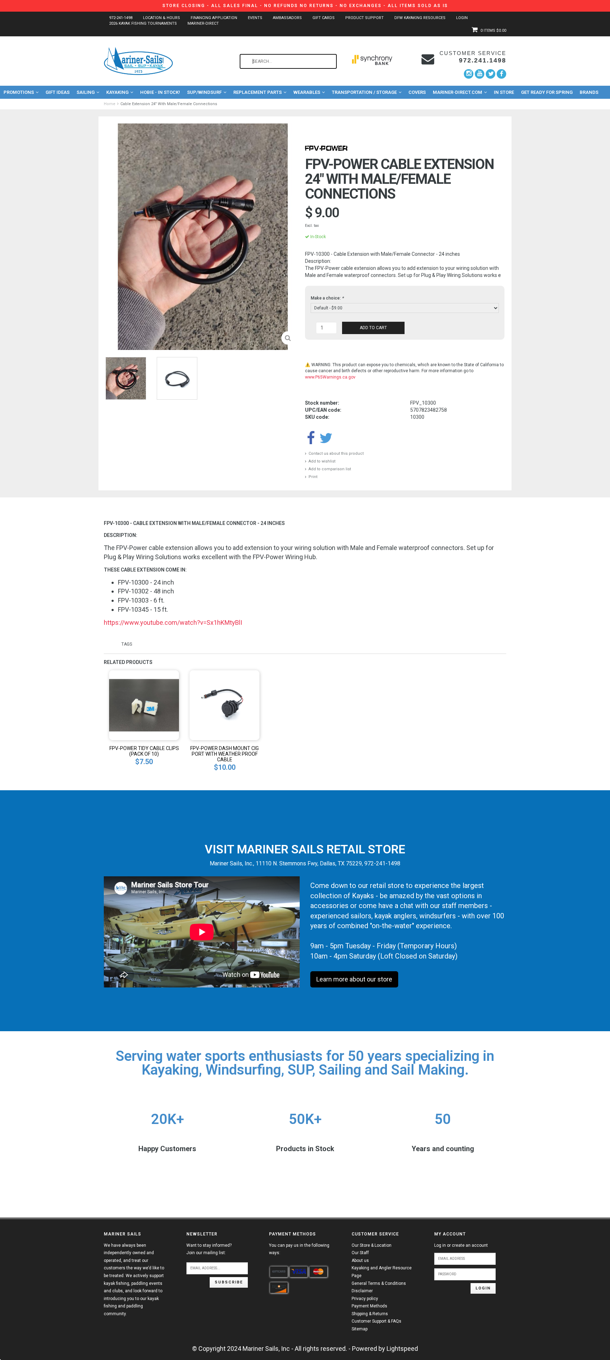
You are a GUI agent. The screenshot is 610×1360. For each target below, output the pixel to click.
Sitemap (359, 1328)
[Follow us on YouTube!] (479, 74)
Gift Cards (323, 18)
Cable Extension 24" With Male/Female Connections (168, 104)
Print (313, 477)
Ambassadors (287, 18)
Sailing (86, 92)
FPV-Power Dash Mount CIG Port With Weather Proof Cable (224, 753)
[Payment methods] (279, 1272)
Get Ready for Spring (547, 92)
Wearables (306, 92)
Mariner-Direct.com (457, 92)
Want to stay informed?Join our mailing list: (209, 1249)
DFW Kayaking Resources (419, 18)
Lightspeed (402, 1348)
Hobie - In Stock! (160, 92)
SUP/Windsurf (204, 92)
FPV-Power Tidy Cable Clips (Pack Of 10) (144, 751)
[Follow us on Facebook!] (501, 73)
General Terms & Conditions (379, 1283)
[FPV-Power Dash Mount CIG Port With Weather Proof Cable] (224, 704)
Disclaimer (362, 1290)
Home (109, 104)
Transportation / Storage (364, 92)
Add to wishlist (322, 461)
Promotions (19, 92)
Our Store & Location (371, 1245)
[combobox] (288, 61)
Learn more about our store (354, 979)
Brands (589, 92)
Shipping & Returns (370, 1313)
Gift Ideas (58, 92)
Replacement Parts (257, 92)
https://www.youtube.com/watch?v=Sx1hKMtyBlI (173, 622)
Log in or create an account (461, 1245)
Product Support (364, 18)
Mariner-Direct (203, 23)
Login (462, 18)
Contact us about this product (336, 453)
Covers (417, 92)
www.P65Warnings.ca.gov (330, 377)
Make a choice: (327, 298)
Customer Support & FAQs (376, 1321)
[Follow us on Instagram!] (468, 74)
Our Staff (360, 1252)
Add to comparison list (330, 469)
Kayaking (117, 92)
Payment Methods (369, 1306)
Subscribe (229, 1282)
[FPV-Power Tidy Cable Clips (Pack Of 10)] (144, 704)
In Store (504, 92)
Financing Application (214, 18)
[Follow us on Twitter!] (490, 74)
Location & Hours (161, 18)
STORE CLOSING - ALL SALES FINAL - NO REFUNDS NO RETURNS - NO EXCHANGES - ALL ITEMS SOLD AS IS (305, 5)
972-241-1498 (120, 18)
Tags (126, 644)
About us (360, 1260)
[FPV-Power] (326, 147)
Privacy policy (365, 1298)
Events (255, 18)
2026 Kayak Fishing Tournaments (143, 23)
